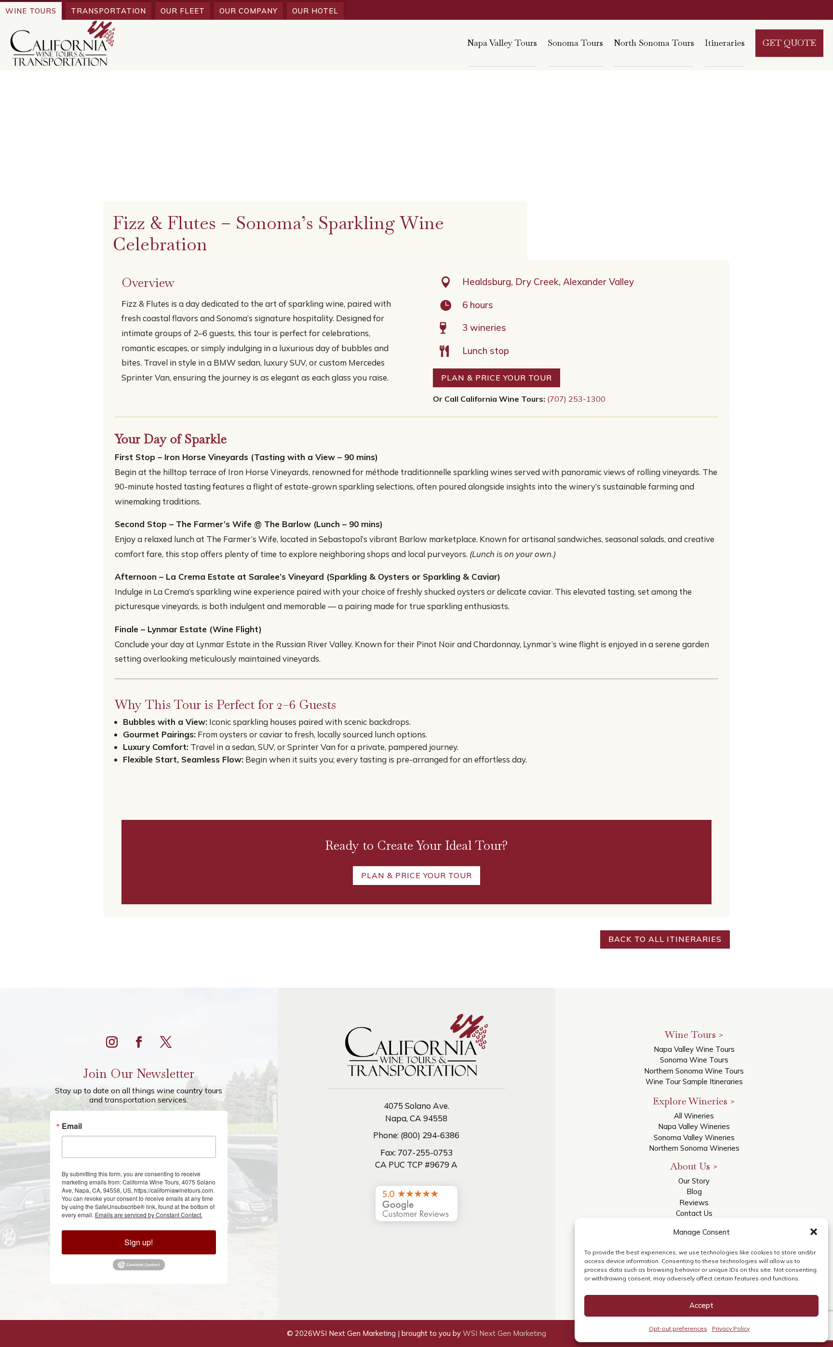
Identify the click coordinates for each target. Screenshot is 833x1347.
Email (72, 1126)
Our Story (694, 1180)
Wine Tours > (694, 1034)
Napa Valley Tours (502, 42)
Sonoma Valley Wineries (694, 1137)
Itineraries (725, 42)
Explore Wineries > (694, 1101)
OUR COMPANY (248, 10)
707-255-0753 (425, 1152)
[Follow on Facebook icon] (138, 1042)
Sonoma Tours (575, 42)
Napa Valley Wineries (694, 1126)
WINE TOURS (30, 10)
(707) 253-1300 (576, 399)
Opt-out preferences (678, 1328)
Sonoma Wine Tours (694, 1059)
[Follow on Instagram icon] (111, 1042)
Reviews (694, 1202)
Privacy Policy (731, 1328)
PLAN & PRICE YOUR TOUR (496, 377)
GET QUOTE (789, 42)
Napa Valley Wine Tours (694, 1049)
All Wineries (694, 1115)
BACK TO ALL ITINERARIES (665, 939)
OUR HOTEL (315, 10)
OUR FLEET (183, 10)
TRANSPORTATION (108, 10)
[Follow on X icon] (165, 1042)
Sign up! (138, 1242)
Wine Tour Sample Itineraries (694, 1081)
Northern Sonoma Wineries (694, 1148)
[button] (814, 1232)
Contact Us (694, 1213)
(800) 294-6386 (430, 1135)
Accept (701, 1305)
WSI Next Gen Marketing (504, 1333)
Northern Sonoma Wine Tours (694, 1070)
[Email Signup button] (139, 1268)
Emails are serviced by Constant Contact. (148, 1215)
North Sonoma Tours (654, 42)
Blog (694, 1191)
